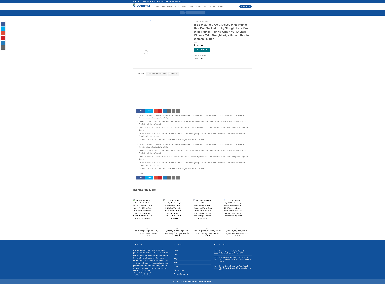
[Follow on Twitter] (250, 1)
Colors (190, 6)
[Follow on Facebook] (246, 1)
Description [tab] (139, 73)
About (206, 6)
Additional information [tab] (157, 73)
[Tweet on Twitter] (3, 29)
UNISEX (177, 6)
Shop (164, 6)
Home (158, 6)
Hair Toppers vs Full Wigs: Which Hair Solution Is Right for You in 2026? (232, 252)
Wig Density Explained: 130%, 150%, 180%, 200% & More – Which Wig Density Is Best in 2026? (235, 259)
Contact (213, 6)
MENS (184, 6)
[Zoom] (146, 52)
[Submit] (203, 13)
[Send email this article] (169, 111)
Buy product (202, 50)
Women (169, 6)
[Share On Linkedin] (165, 111)
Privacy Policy (179, 270)
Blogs (220, 6)
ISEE (210, 21)
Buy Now (139, 173)
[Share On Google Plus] (156, 111)
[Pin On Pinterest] (160, 111)
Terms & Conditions (181, 274)
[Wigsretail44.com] (143, 6)
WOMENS (203, 21)
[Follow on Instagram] (248, 1)
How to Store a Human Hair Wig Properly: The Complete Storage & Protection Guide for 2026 (235, 268)
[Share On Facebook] (3, 24)
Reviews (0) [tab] (173, 73)
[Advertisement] (192, 94)
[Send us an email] (146, 273)
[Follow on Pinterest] (149, 273)
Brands (198, 6)
